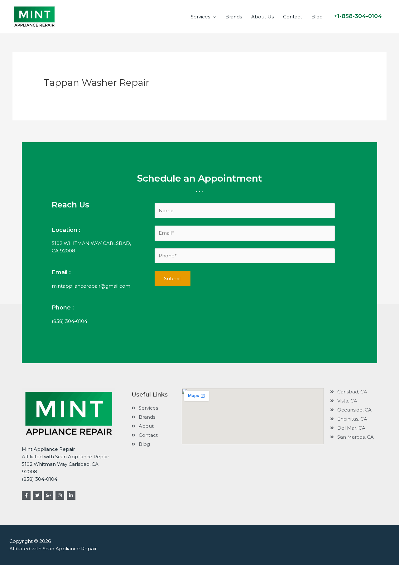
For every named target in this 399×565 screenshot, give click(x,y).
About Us (262, 17)
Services (200, 17)
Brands (233, 17)
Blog (317, 17)
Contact (292, 17)
